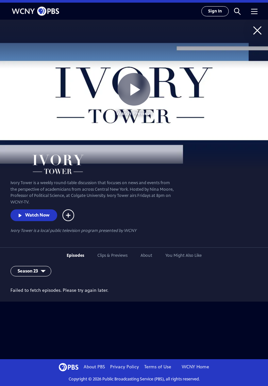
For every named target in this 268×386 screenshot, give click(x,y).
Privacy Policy (124, 367)
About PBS (94, 367)
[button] (237, 11)
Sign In (215, 11)
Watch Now (37, 215)
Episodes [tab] (75, 255)
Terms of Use (157, 367)
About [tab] (146, 255)
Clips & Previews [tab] (112, 255)
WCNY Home (195, 367)
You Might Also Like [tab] (183, 255)
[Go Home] (257, 30)
